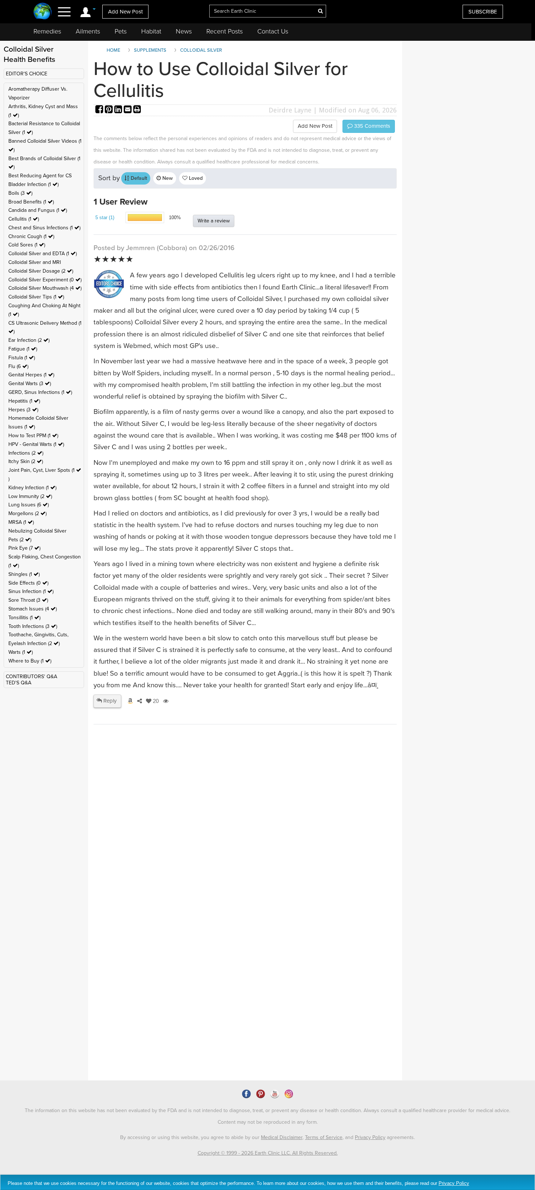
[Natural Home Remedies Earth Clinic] (43, 12)
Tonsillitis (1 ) (24, 617)
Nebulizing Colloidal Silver (37, 531)
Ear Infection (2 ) (28, 340)
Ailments (88, 31)
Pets (121, 31)
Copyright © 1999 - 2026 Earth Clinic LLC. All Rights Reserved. (268, 1153)
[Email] (128, 110)
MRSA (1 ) (21, 522)
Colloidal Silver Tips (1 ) (36, 297)
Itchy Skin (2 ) (25, 461)
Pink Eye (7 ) (24, 548)
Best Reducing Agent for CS (40, 176)
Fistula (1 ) (21, 358)
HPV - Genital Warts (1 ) (36, 444)
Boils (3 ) (20, 193)
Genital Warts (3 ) (29, 383)
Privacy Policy (370, 1137)
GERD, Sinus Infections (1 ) (40, 392)
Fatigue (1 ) (22, 349)
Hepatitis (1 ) (24, 401)
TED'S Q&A (18, 683)
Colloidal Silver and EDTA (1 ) (42, 253)
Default (138, 178)
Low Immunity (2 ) (30, 496)
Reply (109, 700)
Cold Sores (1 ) (26, 245)
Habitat (151, 31)
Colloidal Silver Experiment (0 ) (45, 280)
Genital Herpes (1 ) (31, 375)
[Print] (137, 110)
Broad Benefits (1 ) (31, 202)
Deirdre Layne (290, 110)
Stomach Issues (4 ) (32, 609)
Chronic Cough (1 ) (31, 236)
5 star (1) (104, 217)
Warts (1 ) (20, 652)
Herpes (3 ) (23, 410)
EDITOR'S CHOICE (26, 74)
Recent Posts (224, 31)
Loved (195, 178)
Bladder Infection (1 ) (33, 184)
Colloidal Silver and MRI (34, 262)
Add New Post (125, 11)
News (184, 31)
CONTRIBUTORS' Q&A (31, 676)
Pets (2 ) (19, 540)
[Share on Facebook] (100, 110)
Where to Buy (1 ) (29, 661)
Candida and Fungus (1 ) (37, 210)
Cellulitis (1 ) (23, 219)
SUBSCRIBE (482, 11)
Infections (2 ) (25, 453)
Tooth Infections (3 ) (32, 626)
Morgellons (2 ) (27, 513)
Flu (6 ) (18, 366)
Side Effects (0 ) (28, 583)
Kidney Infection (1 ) (32, 488)
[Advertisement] (245, 876)
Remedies (47, 31)
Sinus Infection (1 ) (31, 591)
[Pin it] (109, 110)
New (167, 178)
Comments (371, 126)
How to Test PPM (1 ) (33, 435)
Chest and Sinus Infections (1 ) (44, 228)
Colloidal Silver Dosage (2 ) (40, 271)
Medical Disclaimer (281, 1137)
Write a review (214, 221)
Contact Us (272, 31)
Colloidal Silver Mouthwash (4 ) (45, 288)
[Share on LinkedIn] (119, 110)
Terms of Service (323, 1137)
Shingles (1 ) (24, 574)
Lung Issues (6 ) (28, 505)
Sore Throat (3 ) (28, 600)
